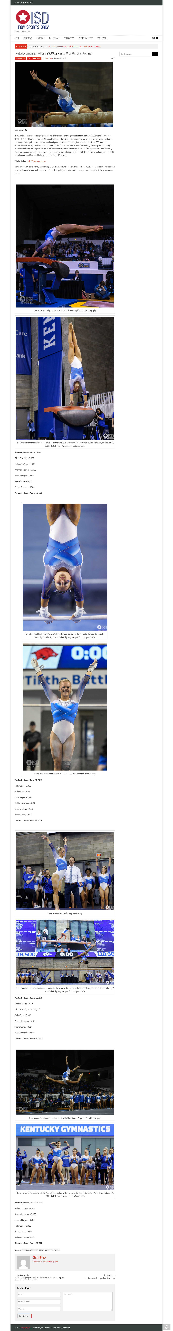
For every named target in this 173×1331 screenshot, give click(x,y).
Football (40, 38)
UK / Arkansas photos (37, 161)
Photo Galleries (86, 38)
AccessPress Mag (63, 1327)
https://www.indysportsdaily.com (45, 1261)
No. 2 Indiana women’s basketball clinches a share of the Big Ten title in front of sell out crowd (39, 1278)
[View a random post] (153, 38)
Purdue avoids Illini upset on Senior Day (100, 1278)
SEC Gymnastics (34, 58)
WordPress (45, 1327)
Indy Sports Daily (28, 1250)
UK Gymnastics (54, 1250)
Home (17, 38)
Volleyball (103, 38)
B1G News (28, 38)
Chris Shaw (48, 58)
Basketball (54, 38)
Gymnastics (69, 38)
